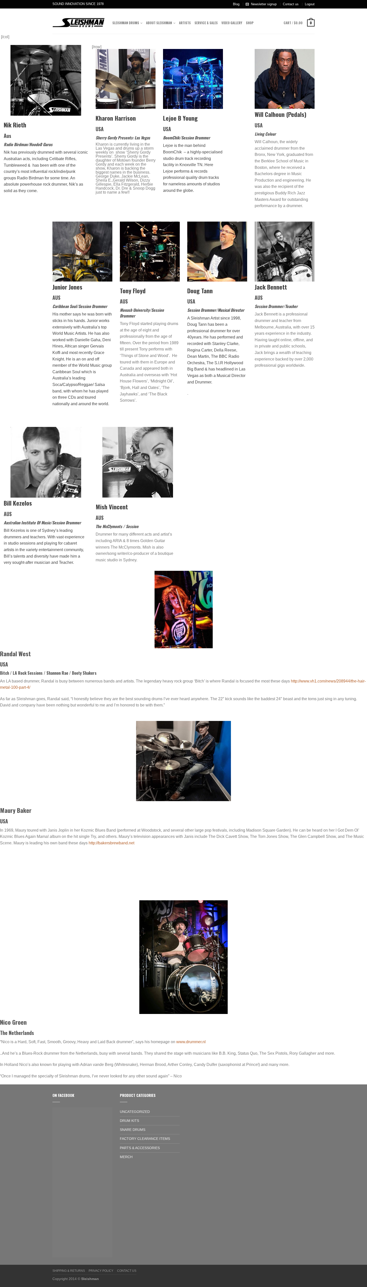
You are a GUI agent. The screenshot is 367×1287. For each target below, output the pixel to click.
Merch (126, 1157)
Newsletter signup (264, 4)
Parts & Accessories (140, 1148)
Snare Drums (132, 1130)
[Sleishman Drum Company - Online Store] (78, 21)
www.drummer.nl (191, 1042)
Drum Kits (129, 1121)
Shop (250, 22)
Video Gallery (231, 22)
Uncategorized (135, 1112)
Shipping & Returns (68, 1270)
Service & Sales (206, 22)
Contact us (291, 4)
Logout (310, 4)
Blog (236, 4)
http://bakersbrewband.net (111, 843)
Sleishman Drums (125, 22)
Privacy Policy (101, 1270)
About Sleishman (159, 22)
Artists (185, 22)
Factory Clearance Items (145, 1139)
